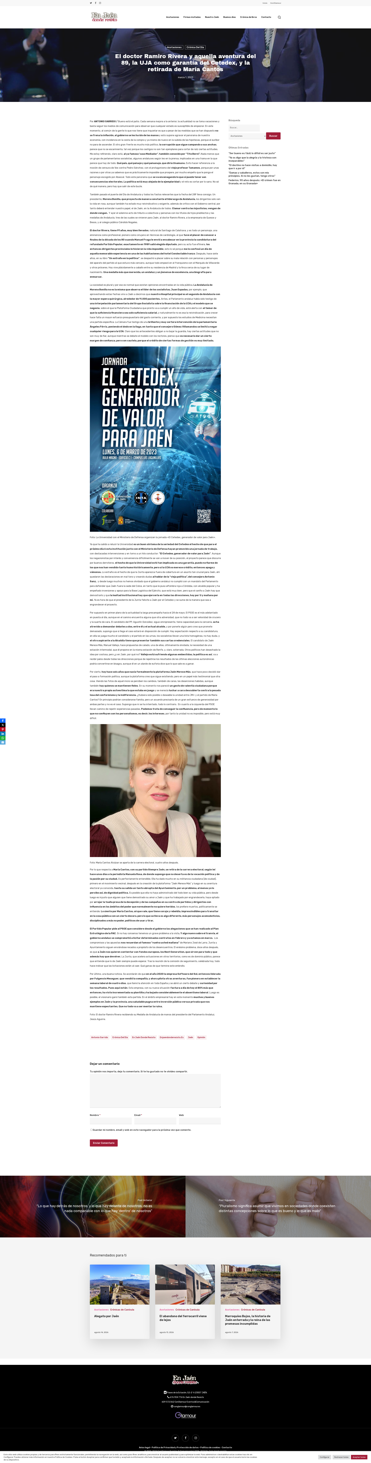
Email (138, 1115)
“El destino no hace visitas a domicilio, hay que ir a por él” (253, 167)
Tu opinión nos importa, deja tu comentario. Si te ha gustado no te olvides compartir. (139, 1071)
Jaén (190, 1037)
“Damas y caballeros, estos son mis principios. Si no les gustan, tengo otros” (252, 174)
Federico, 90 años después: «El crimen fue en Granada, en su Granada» (255, 182)
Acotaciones (174, 47)
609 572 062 (168, 1402)
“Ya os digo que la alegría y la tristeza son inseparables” (252, 159)
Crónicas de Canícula (122, 1309)
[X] (3, 725)
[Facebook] (3, 720)
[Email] (3, 742)
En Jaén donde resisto (144, 1037)
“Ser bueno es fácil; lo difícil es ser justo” (252, 153)
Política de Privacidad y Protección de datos (175, 1447)
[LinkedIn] (3, 734)
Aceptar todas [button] (359, 1457)
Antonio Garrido (99, 1037)
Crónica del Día (195, 47)
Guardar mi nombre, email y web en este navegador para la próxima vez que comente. (142, 1130)
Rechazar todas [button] (341, 1457)
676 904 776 (176, 1397)
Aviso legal (144, 1447)
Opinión (201, 1037)
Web (181, 1115)
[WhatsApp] (3, 738)
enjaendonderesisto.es (172, 1037)
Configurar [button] (324, 1457)
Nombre (95, 1115)
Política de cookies (210, 1447)
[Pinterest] (3, 729)
